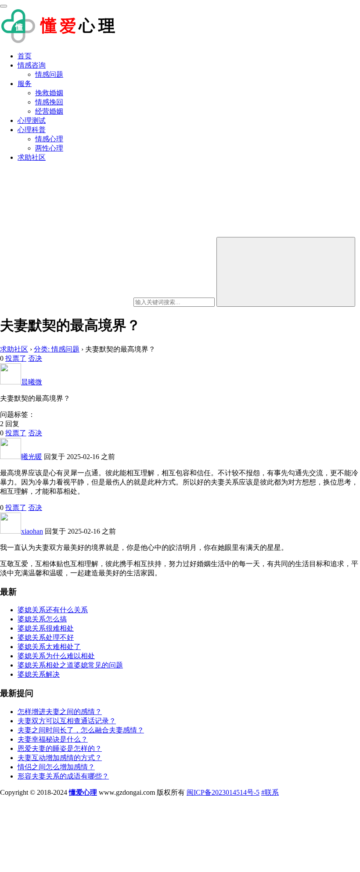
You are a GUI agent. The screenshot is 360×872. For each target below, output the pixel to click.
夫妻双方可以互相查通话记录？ (67, 721)
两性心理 (49, 148)
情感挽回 (49, 102)
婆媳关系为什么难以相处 (56, 656)
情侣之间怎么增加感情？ (56, 767)
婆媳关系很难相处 (46, 628)
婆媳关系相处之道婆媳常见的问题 (70, 665)
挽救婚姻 (49, 93)
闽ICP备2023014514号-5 (223, 792)
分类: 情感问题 (56, 349)
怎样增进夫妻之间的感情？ (60, 711)
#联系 (270, 792)
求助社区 (32, 157)
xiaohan (32, 531)
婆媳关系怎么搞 (42, 619)
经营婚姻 (49, 111)
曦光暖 (31, 456)
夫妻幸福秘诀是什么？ (53, 739)
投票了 (15, 358)
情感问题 (49, 74)
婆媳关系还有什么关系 (53, 610)
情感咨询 (32, 65)
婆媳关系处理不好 (46, 637)
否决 (35, 358)
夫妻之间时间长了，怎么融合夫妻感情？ (81, 730)
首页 (25, 56)
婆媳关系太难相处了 (49, 646)
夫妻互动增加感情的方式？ (60, 757)
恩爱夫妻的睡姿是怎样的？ (60, 748)
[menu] (3, 6)
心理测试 (32, 120)
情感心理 (49, 139)
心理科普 (32, 129)
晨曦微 (31, 382)
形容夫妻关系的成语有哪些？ (63, 776)
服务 (25, 83)
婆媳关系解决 (39, 674)
